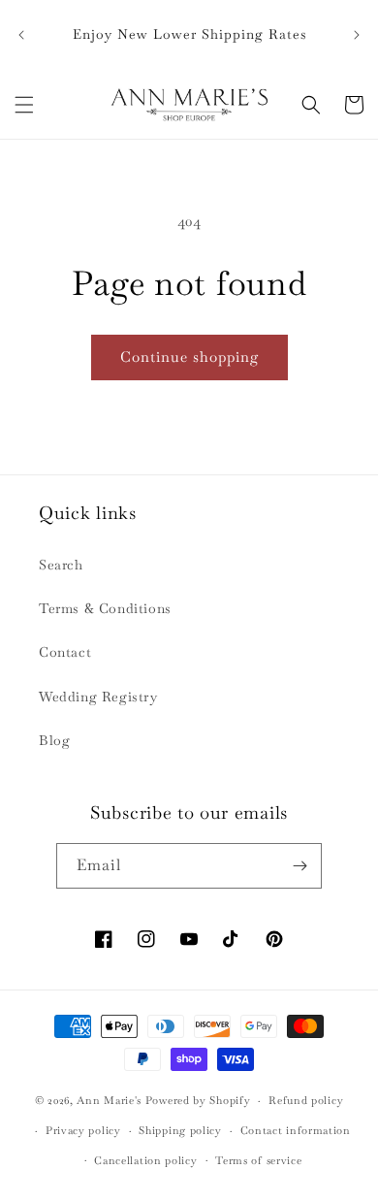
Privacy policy (83, 1130)
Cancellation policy (145, 1160)
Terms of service (258, 1160)
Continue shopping (189, 356)
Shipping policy (180, 1130)
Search (61, 564)
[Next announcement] (356, 35)
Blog (54, 740)
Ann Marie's (109, 1100)
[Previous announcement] (21, 35)
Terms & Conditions (105, 608)
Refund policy (305, 1100)
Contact (65, 652)
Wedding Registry (98, 696)
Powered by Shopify (198, 1100)
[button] (24, 104)
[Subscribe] (299, 866)
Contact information (295, 1130)
